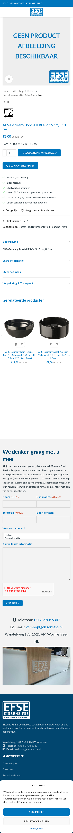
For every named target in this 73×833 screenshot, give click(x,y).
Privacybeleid (36, 828)
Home (6, 90)
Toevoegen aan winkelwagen (39, 152)
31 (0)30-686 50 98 (15, 3)
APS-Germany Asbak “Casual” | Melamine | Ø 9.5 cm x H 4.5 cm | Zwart (54, 355)
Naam (11, 496)
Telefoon (13, 512)
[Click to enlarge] (9, 79)
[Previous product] (4, 102)
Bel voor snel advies (22, 165)
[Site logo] (36, 11)
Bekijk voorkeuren (36, 821)
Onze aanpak (10, 763)
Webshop (18, 90)
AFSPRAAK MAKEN (34, 3)
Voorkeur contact (14, 528)
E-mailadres (48, 496)
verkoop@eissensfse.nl (44, 627)
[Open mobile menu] (4, 12)
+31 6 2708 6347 (46, 620)
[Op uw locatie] (36, 538)
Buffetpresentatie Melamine (19, 95)
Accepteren (36, 811)
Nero (41, 95)
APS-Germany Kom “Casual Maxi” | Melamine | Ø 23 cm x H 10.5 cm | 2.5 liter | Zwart (19, 355)
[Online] (36, 535)
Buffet (31, 90)
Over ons (8, 769)
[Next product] (11, 102)
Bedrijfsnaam (45, 512)
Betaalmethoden (12, 775)
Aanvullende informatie (17, 543)
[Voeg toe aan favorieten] (22, 344)
